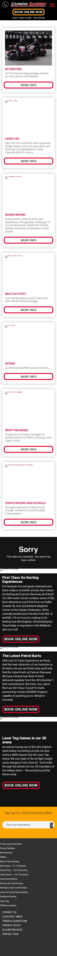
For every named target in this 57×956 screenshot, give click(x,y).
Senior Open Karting (9, 861)
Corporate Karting (8, 879)
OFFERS (10, 363)
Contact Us (9, 912)
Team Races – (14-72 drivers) (14, 874)
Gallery (3, 857)
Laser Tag (12, 138)
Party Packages (16, 430)
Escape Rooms (15, 214)
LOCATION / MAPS (12, 916)
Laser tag (4, 901)
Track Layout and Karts (11, 844)
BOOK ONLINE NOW (28, 12)
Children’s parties (8, 905)
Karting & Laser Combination (13, 887)
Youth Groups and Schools (25, 503)
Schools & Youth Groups (11, 883)
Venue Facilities (7, 848)
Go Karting (13, 69)
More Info (28, 85)
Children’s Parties (8, 896)
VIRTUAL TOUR (10, 934)
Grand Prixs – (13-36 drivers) (13, 870)
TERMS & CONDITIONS (14, 921)
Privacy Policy (11, 925)
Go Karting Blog (12, 929)
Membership (6, 852)
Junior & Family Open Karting (14, 892)
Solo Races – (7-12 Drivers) (13, 866)
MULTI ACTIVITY (15, 294)
